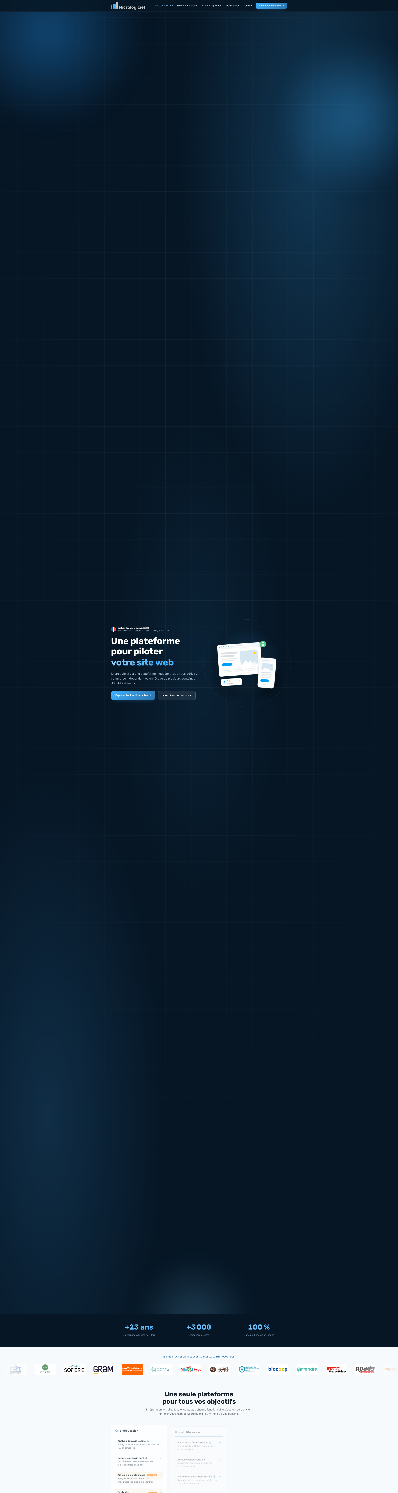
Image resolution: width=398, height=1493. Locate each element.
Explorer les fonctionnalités (131, 695)
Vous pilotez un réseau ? (176, 695)
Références (232, 5)
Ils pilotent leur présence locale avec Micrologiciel (199, 1357)
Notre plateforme (163, 5)
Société (247, 5)
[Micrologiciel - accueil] (128, 6)
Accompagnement (212, 5)
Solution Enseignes (187, 5)
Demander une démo (270, 5)
